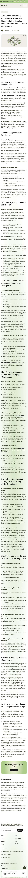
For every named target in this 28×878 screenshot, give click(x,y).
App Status (17, 843)
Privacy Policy (4, 865)
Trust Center (18, 838)
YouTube (3, 844)
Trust (16, 841)
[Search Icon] (21, 5)
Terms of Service (4, 868)
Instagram (3, 839)
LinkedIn (3, 841)
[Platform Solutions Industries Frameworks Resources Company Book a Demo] (14, 5)
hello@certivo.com (7, 854)
